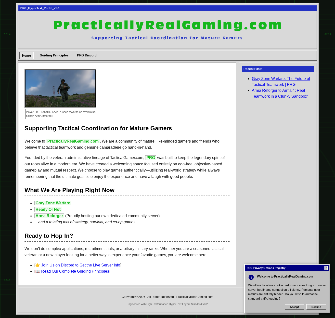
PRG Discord (87, 55)
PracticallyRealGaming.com (167, 25)
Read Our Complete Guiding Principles (75, 271)
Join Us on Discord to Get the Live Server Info (80, 265)
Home (26, 55)
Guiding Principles (54, 55)
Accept (294, 306)
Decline (316, 306)
